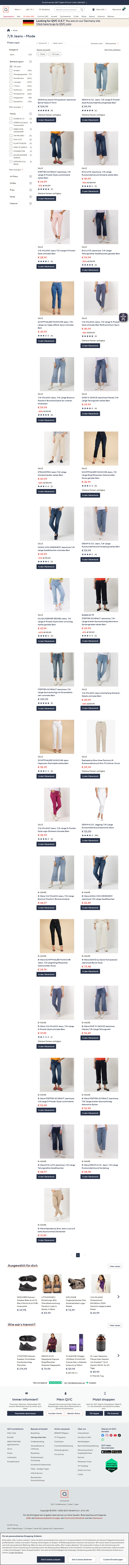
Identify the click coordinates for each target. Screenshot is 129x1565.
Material (13, 203)
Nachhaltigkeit (83, 1441)
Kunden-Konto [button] (55, 1413)
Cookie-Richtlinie (16, 1552)
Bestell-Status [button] (73, 1413)
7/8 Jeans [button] (55, 54)
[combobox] (66, 9)
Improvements (59, 1528)
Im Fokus (14, 176)
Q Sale (76, 16)
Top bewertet (65, 16)
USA (52, 1504)
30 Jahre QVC (29, 16)
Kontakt (10, 1437)
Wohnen (110, 16)
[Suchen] (82, 9)
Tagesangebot (8, 16)
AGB (28, 1518)
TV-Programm (60, 1437)
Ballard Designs (17, 1528)
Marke (13, 113)
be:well (54, 16)
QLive (9, 1449)
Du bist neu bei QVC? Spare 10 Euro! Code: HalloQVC (64, 2)
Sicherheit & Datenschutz (41, 1464)
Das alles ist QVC (84, 1437)
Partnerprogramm (61, 1450)
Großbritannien (61, 1504)
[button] (97, 9)
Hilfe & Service (37, 1473)
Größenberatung (37, 1441)
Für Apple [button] (94, 1413)
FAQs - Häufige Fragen (40, 1469)
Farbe (12, 196)
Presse (9, 1453)
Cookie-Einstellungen (113, 1559)
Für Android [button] (113, 1413)
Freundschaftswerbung (63, 1446)
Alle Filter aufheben (112, 50)
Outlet (80, 1474)
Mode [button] (42, 54)
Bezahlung (35, 1453)
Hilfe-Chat (11, 1433)
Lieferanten (12, 1457)
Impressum (97, 1518)
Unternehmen (83, 1433)
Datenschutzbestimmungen (47, 1518)
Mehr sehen (115, 1266)
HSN (8, 1528)
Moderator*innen (85, 1461)
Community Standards (74, 1518)
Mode (84, 16)
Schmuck (101, 16)
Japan (77, 1504)
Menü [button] (17, 9)
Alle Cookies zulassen (50, 1559)
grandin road (47, 1528)
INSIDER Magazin (61, 1433)
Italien (70, 1504)
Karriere (81, 1457)
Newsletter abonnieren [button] (25, 1413)
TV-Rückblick (44, 9)
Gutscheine (58, 1441)
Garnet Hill (37, 1528)
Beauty (92, 16)
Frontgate (28, 1528)
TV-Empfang (83, 1466)
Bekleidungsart (17, 61)
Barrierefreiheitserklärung (88, 1446)
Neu (18, 16)
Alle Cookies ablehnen (82, 1559)
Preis (12, 190)
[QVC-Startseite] (8, 30)
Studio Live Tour (84, 1470)
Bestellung (35, 1433)
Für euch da (59, 1454)
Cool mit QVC (43, 16)
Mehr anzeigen (15, 107)
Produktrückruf (13, 1461)
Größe (13, 183)
